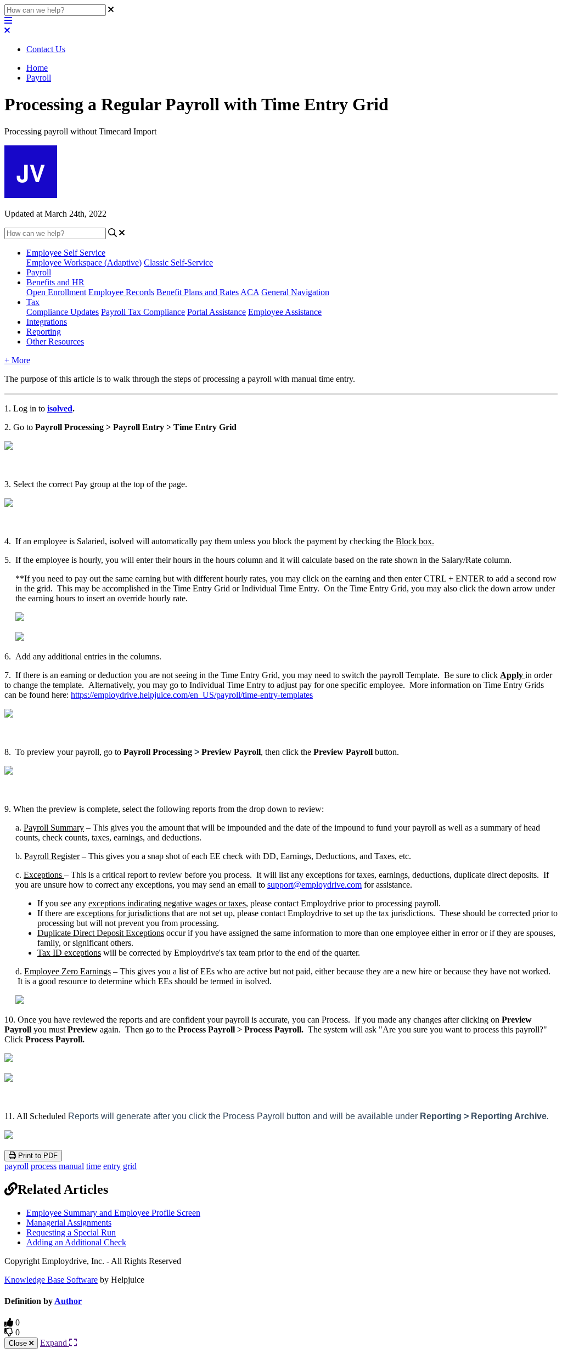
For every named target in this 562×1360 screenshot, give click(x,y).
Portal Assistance (216, 312)
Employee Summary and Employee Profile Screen (113, 1212)
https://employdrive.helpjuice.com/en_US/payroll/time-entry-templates (192, 694)
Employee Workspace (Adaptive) (84, 262)
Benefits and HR (55, 282)
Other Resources (55, 341)
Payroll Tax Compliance (143, 312)
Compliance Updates (62, 312)
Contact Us (45, 49)
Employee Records (121, 292)
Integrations (46, 321)
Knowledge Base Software (51, 1279)
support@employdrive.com (314, 884)
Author (68, 1301)
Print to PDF (37, 1156)
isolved (59, 408)
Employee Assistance (285, 312)
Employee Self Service (65, 252)
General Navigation (295, 292)
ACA (249, 292)
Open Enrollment (56, 292)
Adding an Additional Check (76, 1242)
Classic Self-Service (178, 262)
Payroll (38, 77)
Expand (54, 1342)
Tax (33, 302)
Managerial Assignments (68, 1222)
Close (19, 1343)
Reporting (43, 331)
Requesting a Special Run (71, 1232)
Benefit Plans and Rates (197, 292)
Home (37, 67)
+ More (17, 360)
